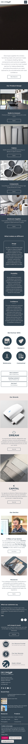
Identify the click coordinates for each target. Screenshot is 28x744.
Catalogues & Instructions (7, 717)
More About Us (14, 76)
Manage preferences (7, 741)
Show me (14, 449)
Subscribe (14, 634)
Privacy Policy (4, 734)
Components (17, 721)
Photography (4, 721)
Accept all (4, 737)
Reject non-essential (15, 737)
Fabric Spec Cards (5, 719)
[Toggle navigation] (25, 2)
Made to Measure (18, 717)
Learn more (14, 551)
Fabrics (16, 719)
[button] (12, 48)
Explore (14, 120)
